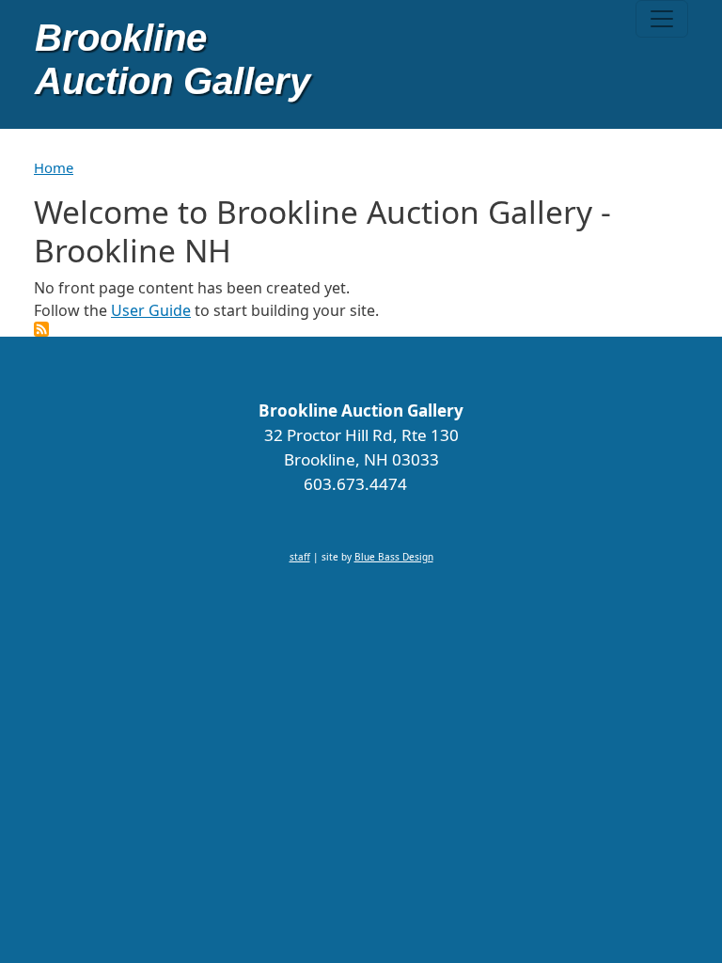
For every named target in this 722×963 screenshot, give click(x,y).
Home (53, 167)
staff (300, 556)
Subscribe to (41, 329)
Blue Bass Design (393, 556)
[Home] (174, 64)
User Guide (151, 310)
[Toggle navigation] (662, 19)
